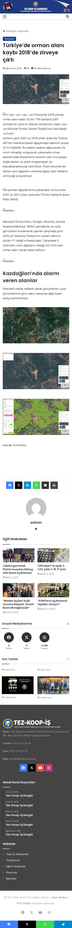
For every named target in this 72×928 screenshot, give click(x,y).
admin (36, 522)
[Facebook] (9, 485)
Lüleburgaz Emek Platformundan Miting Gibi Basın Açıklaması (18, 569)
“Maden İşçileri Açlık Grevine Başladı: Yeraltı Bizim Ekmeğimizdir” (18, 604)
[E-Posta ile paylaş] (45, 485)
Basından (23, 31)
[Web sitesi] (36, 529)
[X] (18, 485)
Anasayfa (10, 31)
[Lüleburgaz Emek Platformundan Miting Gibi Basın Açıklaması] (19, 555)
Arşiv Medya (59, 897)
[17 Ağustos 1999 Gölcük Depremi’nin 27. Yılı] (18, 685)
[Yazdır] (54, 485)
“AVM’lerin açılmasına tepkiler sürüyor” (52, 602)
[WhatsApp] (36, 485)
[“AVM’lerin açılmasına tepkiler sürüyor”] (53, 590)
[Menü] (4, 17)
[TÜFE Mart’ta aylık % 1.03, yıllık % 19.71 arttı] (53, 555)
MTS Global (23, 903)
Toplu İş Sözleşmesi (17, 854)
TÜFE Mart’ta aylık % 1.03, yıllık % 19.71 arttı (51, 567)
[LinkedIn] (27, 485)
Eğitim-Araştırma (15, 866)
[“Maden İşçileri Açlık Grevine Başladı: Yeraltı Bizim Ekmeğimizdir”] (19, 590)
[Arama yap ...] (67, 17)
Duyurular (11, 872)
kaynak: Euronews (14, 445)
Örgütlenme (13, 860)
